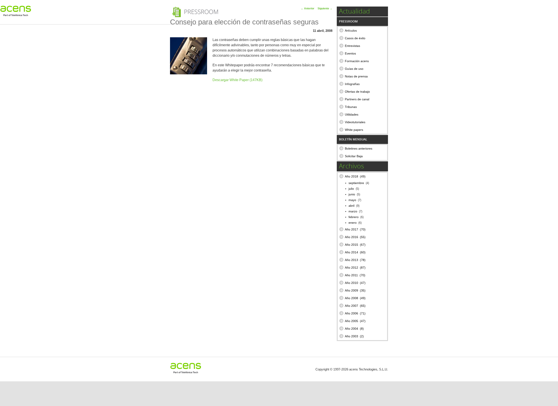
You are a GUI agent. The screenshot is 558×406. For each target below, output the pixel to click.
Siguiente (325, 8)
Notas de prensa (356, 76)
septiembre (356, 183)
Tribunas (351, 107)
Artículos (351, 30)
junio (352, 194)
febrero (354, 217)
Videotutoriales (355, 122)
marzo (353, 211)
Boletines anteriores (358, 148)
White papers (354, 129)
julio (351, 188)
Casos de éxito (355, 38)
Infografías (352, 84)
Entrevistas (352, 46)
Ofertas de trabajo (357, 91)
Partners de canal (357, 99)
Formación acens (357, 61)
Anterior (307, 8)
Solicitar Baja (354, 156)
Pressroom (348, 21)
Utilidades (351, 114)
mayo (352, 200)
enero (353, 222)
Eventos (350, 53)
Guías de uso (354, 68)
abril (351, 205)
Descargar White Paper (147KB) (237, 80)
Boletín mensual (353, 139)
